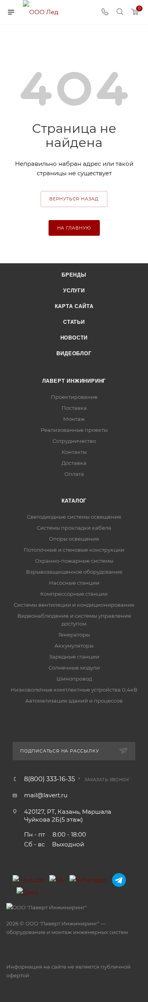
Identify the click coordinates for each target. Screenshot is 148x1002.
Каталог (74, 501)
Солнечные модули (74, 667)
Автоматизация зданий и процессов (74, 700)
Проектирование (74, 397)
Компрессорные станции (74, 594)
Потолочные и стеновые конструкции (74, 550)
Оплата (74, 474)
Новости (74, 338)
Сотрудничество (74, 441)
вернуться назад (74, 199)
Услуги (74, 291)
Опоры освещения (74, 539)
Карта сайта (74, 306)
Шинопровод (74, 678)
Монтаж (74, 419)
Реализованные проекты (74, 430)
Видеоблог (73, 353)
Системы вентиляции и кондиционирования (74, 605)
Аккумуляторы (74, 645)
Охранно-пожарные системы (74, 561)
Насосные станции (74, 583)
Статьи (74, 322)
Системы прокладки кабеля (74, 528)
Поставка (74, 408)
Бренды (74, 275)
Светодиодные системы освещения (74, 517)
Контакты (74, 452)
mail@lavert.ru (45, 795)
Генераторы (74, 634)
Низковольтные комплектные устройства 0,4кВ (74, 689)
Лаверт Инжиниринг (74, 381)
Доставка (74, 463)
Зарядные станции (74, 656)
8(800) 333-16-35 (49, 779)
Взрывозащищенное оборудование (74, 572)
